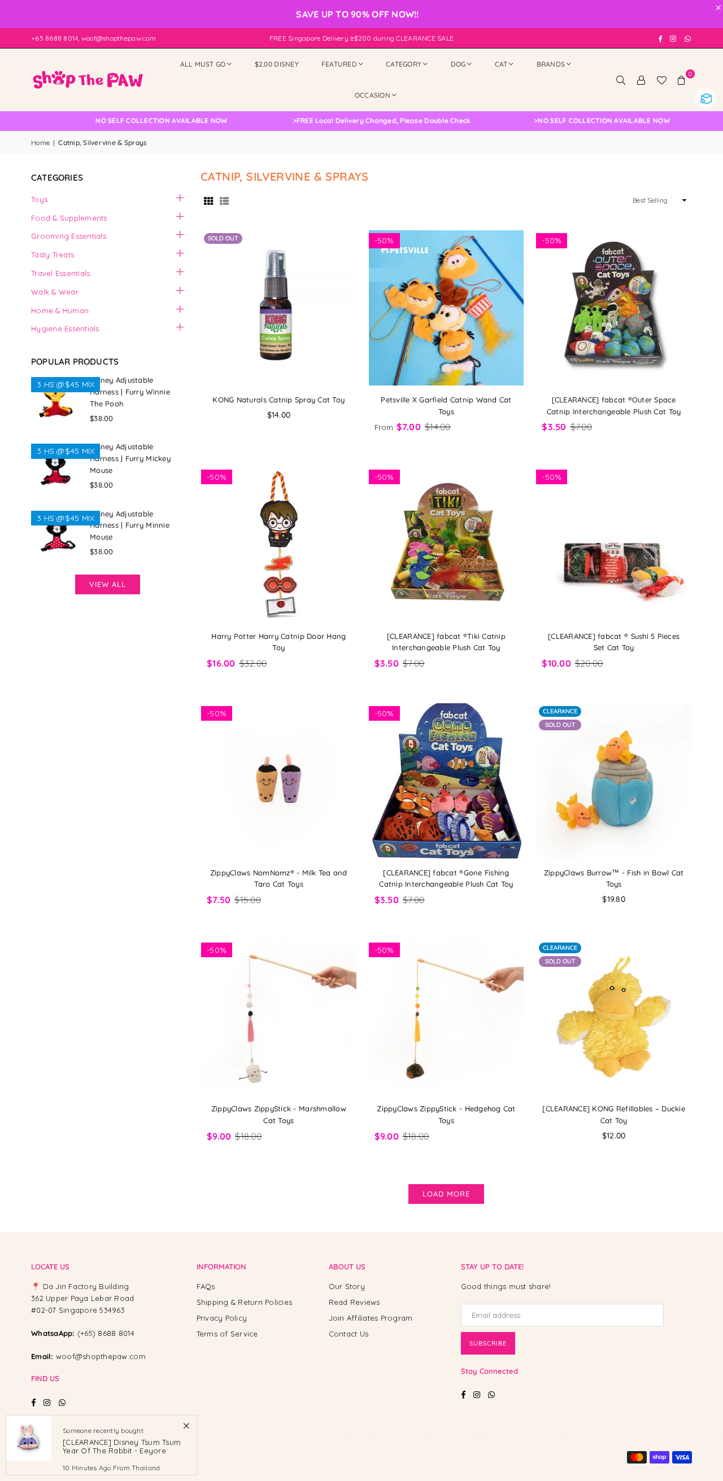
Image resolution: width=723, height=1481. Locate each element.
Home (40, 142)
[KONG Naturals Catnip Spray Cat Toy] (278, 307)
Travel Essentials (60, 273)
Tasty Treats (52, 254)
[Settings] (641, 79)
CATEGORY (403, 64)
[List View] (224, 200)
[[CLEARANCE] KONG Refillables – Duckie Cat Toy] (613, 1017)
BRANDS (551, 64)
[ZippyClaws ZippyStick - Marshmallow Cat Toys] (278, 1017)
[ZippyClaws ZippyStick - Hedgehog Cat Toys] (446, 1017)
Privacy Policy (222, 1317)
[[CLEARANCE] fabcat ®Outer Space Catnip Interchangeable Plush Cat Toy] (613, 307)
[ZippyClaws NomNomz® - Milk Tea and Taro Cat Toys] (278, 780)
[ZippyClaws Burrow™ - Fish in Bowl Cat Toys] (613, 780)
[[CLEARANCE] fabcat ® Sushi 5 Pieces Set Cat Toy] (613, 544)
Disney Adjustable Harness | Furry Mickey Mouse (130, 458)
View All (107, 584)
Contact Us (349, 1333)
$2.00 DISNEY (277, 64)
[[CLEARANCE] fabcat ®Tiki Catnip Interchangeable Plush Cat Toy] (446, 544)
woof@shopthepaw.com (101, 1356)
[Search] (621, 79)
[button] (682, 79)
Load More (446, 1193)
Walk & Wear (55, 291)
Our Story (347, 1286)
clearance (560, 711)
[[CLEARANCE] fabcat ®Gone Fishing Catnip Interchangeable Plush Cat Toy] (446, 780)
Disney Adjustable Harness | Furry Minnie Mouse (129, 525)
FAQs (206, 1286)
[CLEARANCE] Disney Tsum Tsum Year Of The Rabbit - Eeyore (122, 1446)
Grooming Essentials (68, 235)
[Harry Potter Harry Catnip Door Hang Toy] (278, 544)
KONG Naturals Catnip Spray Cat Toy (278, 399)
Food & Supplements (69, 217)
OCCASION (372, 95)
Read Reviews (354, 1302)
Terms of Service (227, 1333)
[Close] (186, 1425)
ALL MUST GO (203, 64)
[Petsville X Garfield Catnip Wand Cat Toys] (446, 307)
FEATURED (339, 64)
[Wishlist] (661, 79)
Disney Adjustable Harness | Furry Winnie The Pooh (130, 391)
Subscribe (488, 1343)
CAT (501, 64)
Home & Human (60, 310)
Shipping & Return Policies (245, 1302)
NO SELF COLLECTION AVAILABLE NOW (357, 121)
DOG (458, 64)
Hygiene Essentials (65, 328)
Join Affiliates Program (371, 1317)
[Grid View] (208, 200)
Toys (39, 199)
